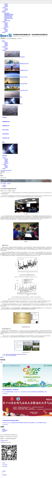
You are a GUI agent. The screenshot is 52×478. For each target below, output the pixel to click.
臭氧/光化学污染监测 (8, 16)
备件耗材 (6, 22)
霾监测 (5, 19)
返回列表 (2, 357)
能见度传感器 (4, 430)
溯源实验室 (6, 27)
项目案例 (6, 6)
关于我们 (4, 41)
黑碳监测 (4, 431)
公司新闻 (6, 8)
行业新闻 (6, 9)
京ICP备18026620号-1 (4, 440)
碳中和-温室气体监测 (8, 17)
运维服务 (6, 24)
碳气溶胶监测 (6, 13)
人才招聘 (4, 28)
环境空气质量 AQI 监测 (8, 18)
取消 (1, 173)
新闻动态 (4, 7)
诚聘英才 (6, 29)
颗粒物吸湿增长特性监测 (8, 14)
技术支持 (6, 162)
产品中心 (4, 104)
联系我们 (4, 32)
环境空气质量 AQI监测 (24, 90)
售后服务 (4, 21)
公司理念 (6, 30)
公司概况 (6, 42)
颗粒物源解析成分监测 (8, 15)
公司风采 (6, 31)
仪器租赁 (6, 23)
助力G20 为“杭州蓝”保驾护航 (11, 355)
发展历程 (6, 4)
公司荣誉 (6, 5)
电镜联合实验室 (7, 20)
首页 (3, 40)
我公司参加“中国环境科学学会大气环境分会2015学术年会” (16, 354)
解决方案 (4, 50)
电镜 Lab (21, 103)
